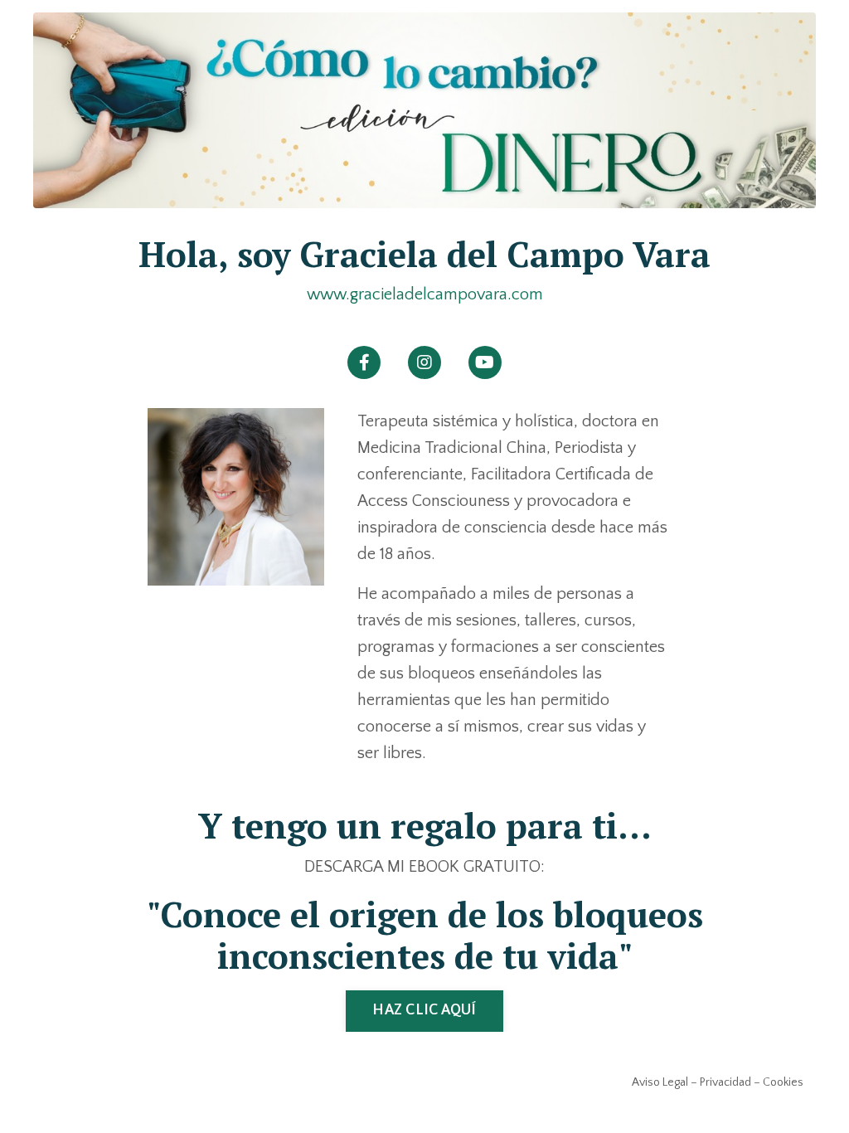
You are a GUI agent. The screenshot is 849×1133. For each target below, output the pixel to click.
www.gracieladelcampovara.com (425, 294)
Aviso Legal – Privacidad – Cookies (717, 1082)
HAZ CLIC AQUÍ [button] (424, 1010)
